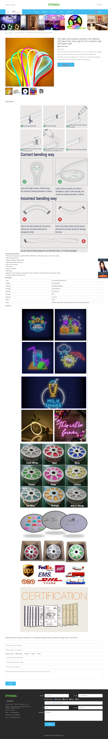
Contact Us (70, 12)
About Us (44, 12)
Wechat (27, 654)
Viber (39, 654)
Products (53, 12)
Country (76, 707)
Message (41, 712)
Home (36, 12)
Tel (43, 707)
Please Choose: (9, 654)
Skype (33, 654)
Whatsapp (19, 654)
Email (76, 695)
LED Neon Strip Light (19, 32)
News (61, 12)
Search (100, 4)
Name (42, 695)
